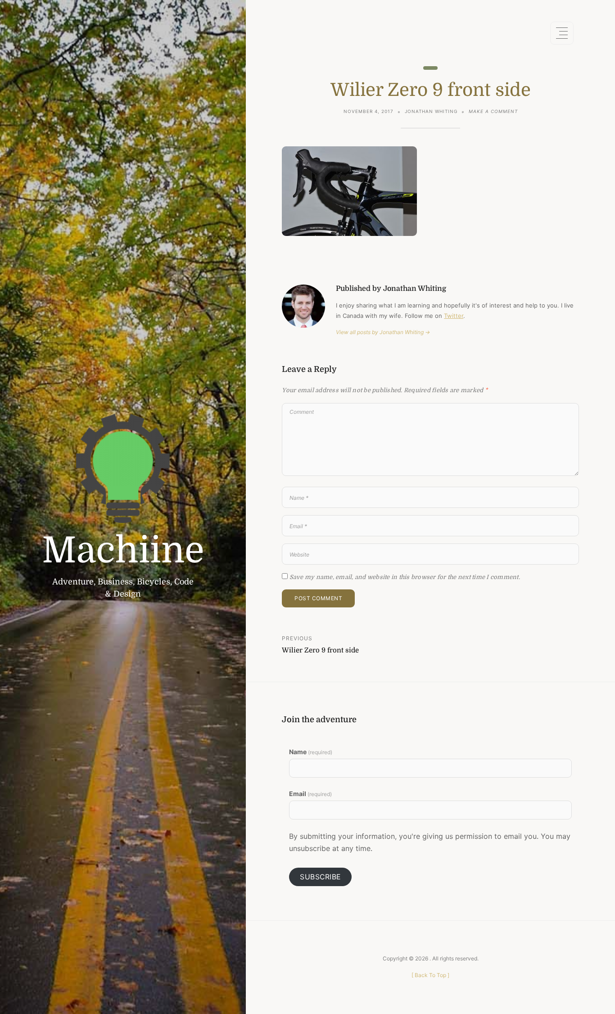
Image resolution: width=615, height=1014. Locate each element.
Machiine (123, 551)
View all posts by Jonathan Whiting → (383, 332)
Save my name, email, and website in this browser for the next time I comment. (404, 577)
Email (310, 793)
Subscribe (320, 877)
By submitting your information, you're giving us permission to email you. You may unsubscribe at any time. (429, 842)
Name (310, 752)
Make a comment (493, 112)
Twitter (453, 315)
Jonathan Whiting (431, 111)
